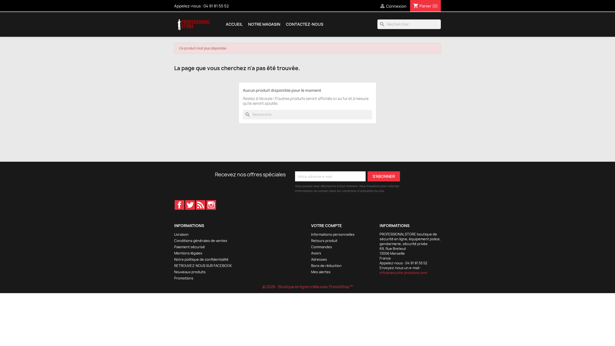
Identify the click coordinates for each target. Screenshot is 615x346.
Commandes (321, 247)
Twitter (190, 205)
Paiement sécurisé (189, 247)
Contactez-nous (304, 24)
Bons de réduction (326, 265)
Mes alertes (321, 272)
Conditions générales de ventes (200, 240)
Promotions (183, 278)
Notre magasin (264, 24)
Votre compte (326, 225)
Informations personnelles (333, 234)
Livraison (181, 234)
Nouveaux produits (190, 272)
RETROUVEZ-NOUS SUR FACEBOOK (203, 265)
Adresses (319, 259)
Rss (200, 205)
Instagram (211, 205)
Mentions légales (188, 253)
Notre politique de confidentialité (201, 259)
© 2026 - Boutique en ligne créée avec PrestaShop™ (307, 286)
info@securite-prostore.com (403, 272)
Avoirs (316, 253)
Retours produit (324, 240)
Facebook (179, 205)
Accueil (234, 24)
